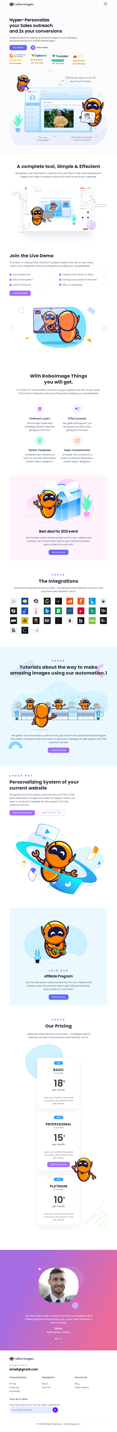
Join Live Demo (20, 293)
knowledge (14, 1391)
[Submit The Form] (55, 1410)
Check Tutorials (58, 750)
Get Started (18, 47)
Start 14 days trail (58, 1164)
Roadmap (14, 1387)
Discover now (58, 552)
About (45, 1383)
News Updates (82, 1387)
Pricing (12, 1383)
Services (46, 1387)
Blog (77, 1383)
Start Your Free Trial (22, 812)
